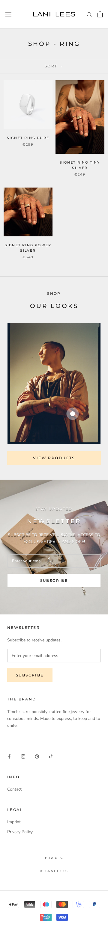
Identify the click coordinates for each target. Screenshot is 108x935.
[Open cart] (100, 14)
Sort (52, 66)
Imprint (14, 822)
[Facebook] (9, 756)
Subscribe (54, 580)
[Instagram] (23, 756)
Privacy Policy (20, 832)
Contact (14, 789)
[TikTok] (51, 756)
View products (54, 458)
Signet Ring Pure (28, 138)
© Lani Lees (54, 871)
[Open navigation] (8, 14)
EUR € (51, 858)
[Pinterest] (37, 756)
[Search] (89, 14)
